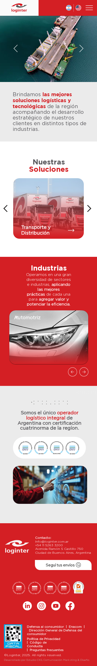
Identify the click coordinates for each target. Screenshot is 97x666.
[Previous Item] (15, 48)
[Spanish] (69, 8)
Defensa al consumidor (46, 626)
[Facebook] (69, 605)
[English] (78, 8)
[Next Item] (81, 48)
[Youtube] (55, 605)
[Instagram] (41, 605)
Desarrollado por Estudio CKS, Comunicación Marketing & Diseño (46, 660)
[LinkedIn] (27, 605)
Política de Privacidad (43, 638)
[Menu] (89, 7)
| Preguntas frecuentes (45, 650)
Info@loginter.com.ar (52, 541)
